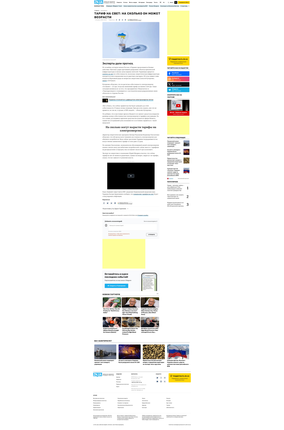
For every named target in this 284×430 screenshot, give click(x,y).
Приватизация (97, 407)
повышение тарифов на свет (143, 194)
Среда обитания (146, 403)
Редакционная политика (122, 384)
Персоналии (121, 407)
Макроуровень (97, 403)
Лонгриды (149, 2)
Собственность (170, 407)
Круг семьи (169, 403)
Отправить (151, 234)
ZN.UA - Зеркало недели (178, 112)
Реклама (118, 382)
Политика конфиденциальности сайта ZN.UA (180, 424)
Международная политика (99, 400)
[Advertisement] (123, 254)
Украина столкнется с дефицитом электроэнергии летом (131, 100)
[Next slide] (188, 6)
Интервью (142, 2)
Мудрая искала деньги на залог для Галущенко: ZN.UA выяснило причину (175, 204)
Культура (144, 407)
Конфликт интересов (123, 403)
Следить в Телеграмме (118, 286)
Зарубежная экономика (124, 400)
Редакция (118, 379)
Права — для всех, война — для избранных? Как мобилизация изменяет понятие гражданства (175, 188)
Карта (117, 386)
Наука (143, 398)
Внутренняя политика (98, 398)
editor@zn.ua (140, 390)
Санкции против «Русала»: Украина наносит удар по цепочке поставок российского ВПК (173, 172)
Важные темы (99, 6)
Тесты (156, 2)
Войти (171, 2)
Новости (119, 2)
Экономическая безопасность (125, 405)
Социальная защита (123, 398)
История (168, 400)
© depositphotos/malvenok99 (109, 59)
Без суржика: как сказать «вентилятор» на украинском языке (175, 196)
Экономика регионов (98, 409)
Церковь (144, 405)
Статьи (125, 2)
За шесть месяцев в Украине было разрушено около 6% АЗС (174, 152)
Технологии (145, 400)
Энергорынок (96, 405)
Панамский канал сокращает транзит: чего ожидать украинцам (173, 143)
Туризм (168, 405)
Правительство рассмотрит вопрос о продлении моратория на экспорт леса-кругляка (174, 162)
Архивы (118, 377)
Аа (175, 2)
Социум (168, 398)
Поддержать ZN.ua (184, 2)
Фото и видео (133, 2)
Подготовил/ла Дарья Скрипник (114, 208)
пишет (104, 81)
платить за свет (107, 74)
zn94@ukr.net (134, 386)
